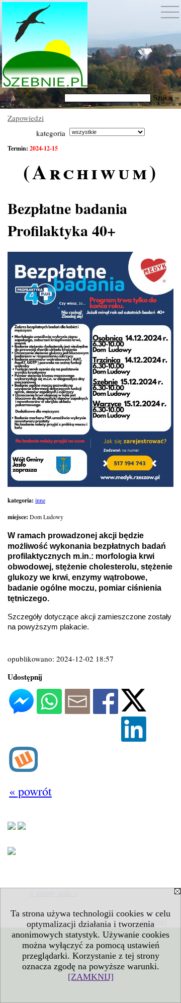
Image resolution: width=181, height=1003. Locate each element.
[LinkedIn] (133, 739)
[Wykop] (23, 769)
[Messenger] (21, 711)
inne (40, 500)
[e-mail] (77, 711)
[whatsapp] (49, 711)
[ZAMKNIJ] (91, 977)
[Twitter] (133, 708)
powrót (30, 791)
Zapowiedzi (26, 118)
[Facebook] (105, 711)
